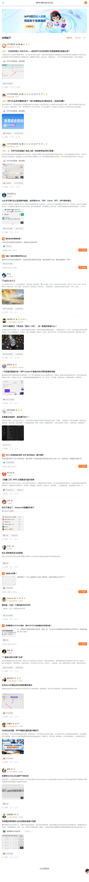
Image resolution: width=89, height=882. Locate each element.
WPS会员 (8, 246)
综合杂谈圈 (8, 83)
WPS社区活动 (18, 133)
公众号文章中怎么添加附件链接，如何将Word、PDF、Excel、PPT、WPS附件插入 (37, 201)
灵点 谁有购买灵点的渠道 (12, 553)
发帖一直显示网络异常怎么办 (16, 256)
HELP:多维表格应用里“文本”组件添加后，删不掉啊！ (25, 455)
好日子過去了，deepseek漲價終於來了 (18, 508)
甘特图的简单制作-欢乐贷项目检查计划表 (19, 821)
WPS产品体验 (9, 399)
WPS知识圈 (8, 588)
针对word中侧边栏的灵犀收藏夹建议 (17, 685)
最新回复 (78, 38)
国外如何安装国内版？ (14, 239)
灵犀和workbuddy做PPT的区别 (15, 776)
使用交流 (14, 535)
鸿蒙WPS (20, 490)
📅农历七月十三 (8, 281)
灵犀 (6, 535)
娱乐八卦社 (19, 228)
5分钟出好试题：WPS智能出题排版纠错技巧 (20, 730)
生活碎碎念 (19, 309)
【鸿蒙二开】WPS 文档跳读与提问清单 (18, 480)
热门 (84, 38)
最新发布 (69, 38)
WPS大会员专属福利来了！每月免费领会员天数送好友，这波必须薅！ (36, 101)
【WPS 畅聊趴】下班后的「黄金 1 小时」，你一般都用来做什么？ (29, 326)
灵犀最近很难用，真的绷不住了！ (16, 417)
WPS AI (7, 445)
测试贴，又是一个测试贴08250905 (16, 605)
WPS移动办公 (9, 490)
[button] (85, 2)
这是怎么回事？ (11, 573)
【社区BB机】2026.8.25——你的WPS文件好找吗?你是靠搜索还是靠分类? (38, 51)
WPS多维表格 (9, 462)
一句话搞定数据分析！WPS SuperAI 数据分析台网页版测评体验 (28, 372)
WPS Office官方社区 (44, 3)
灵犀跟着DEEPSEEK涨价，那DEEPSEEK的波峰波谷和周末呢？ (29, 625)
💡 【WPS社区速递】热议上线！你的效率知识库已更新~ (30, 151)
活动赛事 (8, 133)
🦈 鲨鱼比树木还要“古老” (12, 657)
